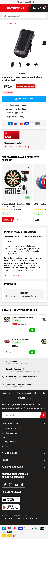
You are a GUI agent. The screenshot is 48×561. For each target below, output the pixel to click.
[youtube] (16, 485)
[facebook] (5, 485)
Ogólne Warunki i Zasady (11, 519)
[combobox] (25, 16)
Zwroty (5, 437)
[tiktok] (22, 485)
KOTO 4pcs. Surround (20, 340)
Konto (5, 460)
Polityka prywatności (31, 519)
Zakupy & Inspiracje (12, 467)
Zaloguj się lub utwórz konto (15, 147)
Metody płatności (9, 442)
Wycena (5, 446)
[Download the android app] (11, 507)
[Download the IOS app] (11, 499)
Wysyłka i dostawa (9, 433)
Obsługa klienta (10, 423)
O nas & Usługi (9, 453)
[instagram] (11, 485)
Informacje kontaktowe (11, 429)
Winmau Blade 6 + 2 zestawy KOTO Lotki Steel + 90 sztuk (16, 205)
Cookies (5, 522)
